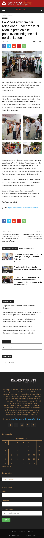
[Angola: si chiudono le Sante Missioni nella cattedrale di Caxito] (7, 269)
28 (23, 463)
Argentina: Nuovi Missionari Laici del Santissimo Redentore (19, 307)
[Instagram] (22, 425)
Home (4, 15)
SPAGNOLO (22, 532)
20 (17, 459)
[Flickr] (16, 425)
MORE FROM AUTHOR (26, 248)
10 (39, 451)
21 (23, 459)
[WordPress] (28, 425)
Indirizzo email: (7, 509)
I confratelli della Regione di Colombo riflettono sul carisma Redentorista (32, 236)
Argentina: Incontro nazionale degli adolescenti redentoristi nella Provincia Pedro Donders (19, 320)
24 (39, 459)
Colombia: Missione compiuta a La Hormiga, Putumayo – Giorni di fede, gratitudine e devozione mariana (22, 314)
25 (5, 463)
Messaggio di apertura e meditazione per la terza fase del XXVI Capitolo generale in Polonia (10, 237)
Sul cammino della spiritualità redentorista (17, 326)
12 (11, 455)
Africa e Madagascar (6, 271)
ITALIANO (14, 532)
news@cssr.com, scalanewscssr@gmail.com (26, 419)
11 (5, 455)
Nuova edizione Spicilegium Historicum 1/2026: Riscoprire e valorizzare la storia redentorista (19, 332)
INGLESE (30, 532)
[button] (41, 10)
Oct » (9, 466)
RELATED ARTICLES (10, 248)
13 (17, 455)
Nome (4, 491)
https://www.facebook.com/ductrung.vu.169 (22, 208)
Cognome (5, 500)
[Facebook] (10, 425)
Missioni (10, 15)
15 (29, 455)
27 (17, 463)
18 (5, 459)
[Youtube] (33, 425)
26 (11, 463)
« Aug (4, 466)
